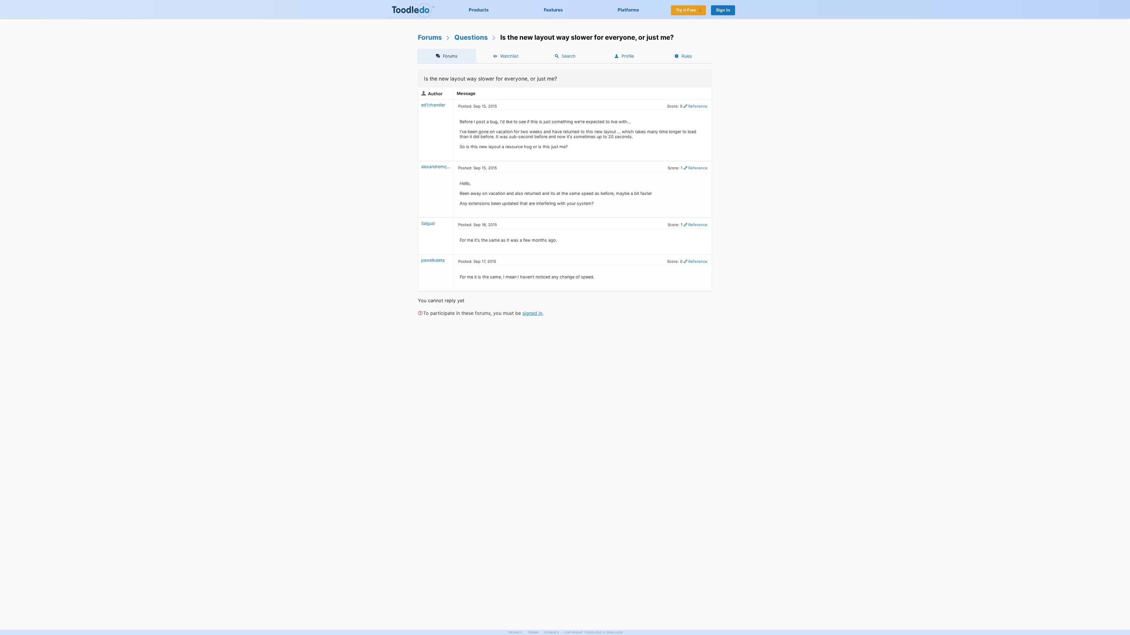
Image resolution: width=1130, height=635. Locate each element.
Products (479, 10)
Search (569, 56)
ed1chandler (433, 104)
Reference (697, 106)
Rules (687, 56)
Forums (430, 37)
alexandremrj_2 (436, 166)
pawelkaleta (433, 260)
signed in (532, 313)
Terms (533, 632)
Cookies (551, 632)
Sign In (723, 10)
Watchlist (509, 56)
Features (553, 10)
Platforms (628, 10)
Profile (628, 56)
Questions (471, 37)
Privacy (515, 632)
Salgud (428, 223)
